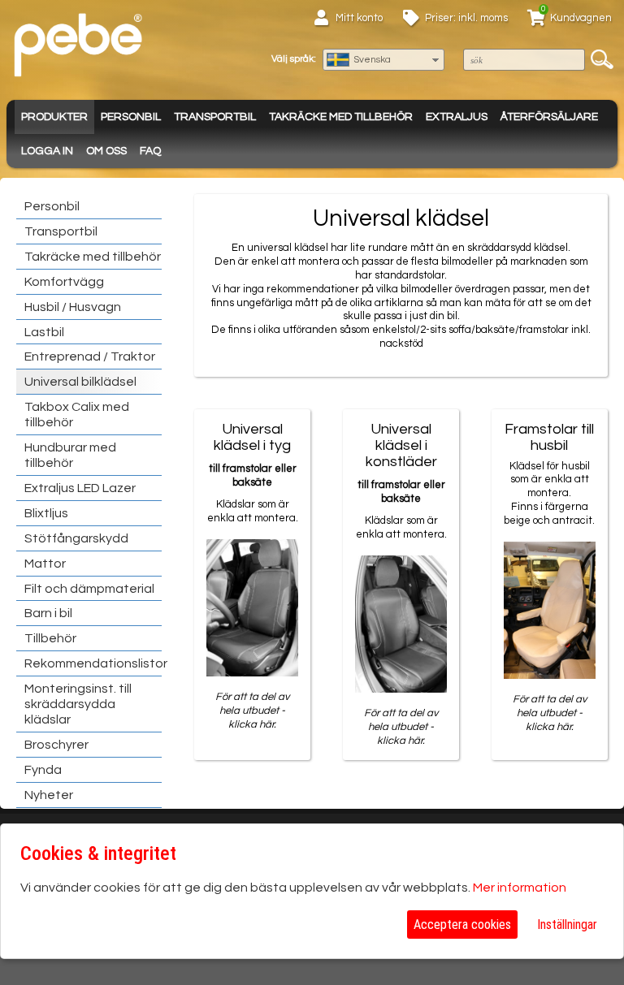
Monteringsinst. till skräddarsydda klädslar (78, 704)
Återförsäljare (549, 117)
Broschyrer (56, 744)
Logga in (47, 151)
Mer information (519, 887)
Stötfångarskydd (76, 538)
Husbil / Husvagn (72, 306)
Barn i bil (48, 613)
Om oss (106, 151)
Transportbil (215, 117)
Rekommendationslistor (95, 663)
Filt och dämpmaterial (89, 588)
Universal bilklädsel (80, 381)
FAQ (150, 151)
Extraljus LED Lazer (80, 488)
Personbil (131, 117)
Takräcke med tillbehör (341, 117)
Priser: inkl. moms (466, 18)
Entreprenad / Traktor (89, 356)
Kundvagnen (581, 18)
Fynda (43, 769)
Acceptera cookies (462, 924)
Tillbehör (50, 638)
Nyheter (48, 794)
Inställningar (567, 924)
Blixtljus (46, 513)
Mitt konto (359, 18)
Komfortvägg (64, 281)
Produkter (54, 117)
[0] (536, 20)
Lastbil (44, 332)
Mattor (45, 563)
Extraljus (457, 117)
